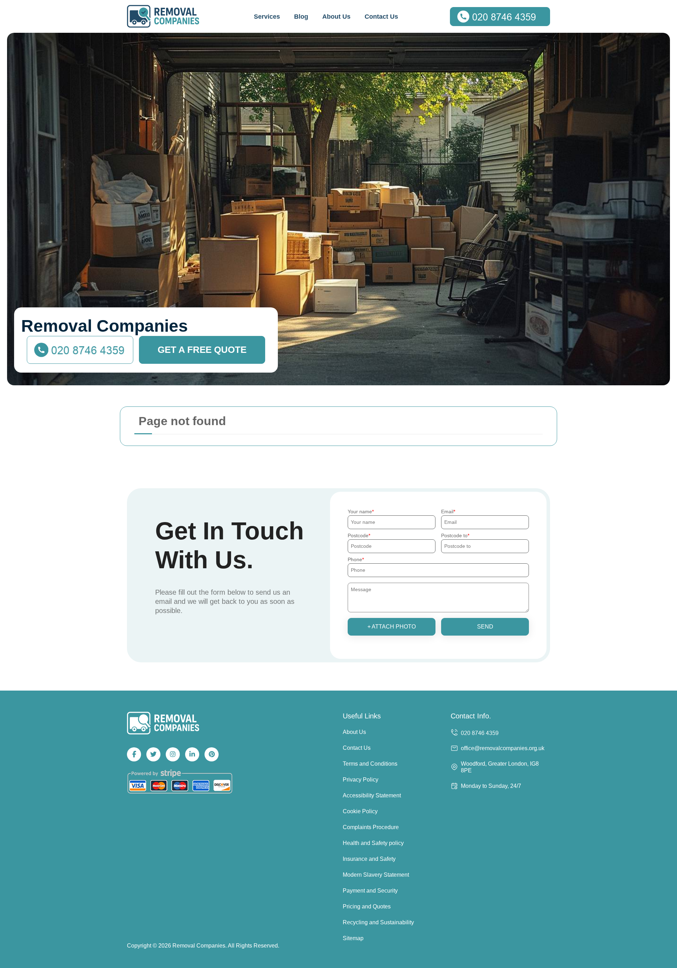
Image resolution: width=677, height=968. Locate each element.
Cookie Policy (360, 811)
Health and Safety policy (373, 843)
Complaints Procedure (371, 827)
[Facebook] (134, 754)
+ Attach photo (391, 627)
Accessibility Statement (372, 795)
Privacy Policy (360, 780)
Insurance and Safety (369, 859)
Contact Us (381, 16)
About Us (336, 16)
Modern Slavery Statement (376, 875)
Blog (301, 16)
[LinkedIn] (192, 754)
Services (267, 16)
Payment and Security (370, 891)
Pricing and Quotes (367, 906)
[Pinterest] (212, 754)
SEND (485, 627)
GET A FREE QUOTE (202, 349)
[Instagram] (173, 754)
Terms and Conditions (370, 764)
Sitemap (353, 938)
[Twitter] (153, 754)
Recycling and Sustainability (378, 922)
